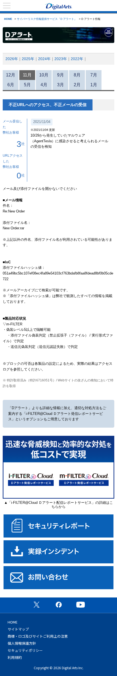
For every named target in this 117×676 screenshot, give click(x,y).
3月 (60, 84)
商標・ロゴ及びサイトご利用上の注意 (38, 636)
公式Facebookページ (58, 604)
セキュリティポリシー (25, 650)
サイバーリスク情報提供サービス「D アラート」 (47, 18)
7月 (93, 75)
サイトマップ (18, 629)
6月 (10, 84)
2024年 (44, 59)
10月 (43, 75)
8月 (77, 75)
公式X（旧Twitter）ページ (36, 604)
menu (6, 5)
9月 (60, 75)
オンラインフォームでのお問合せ (58, 577)
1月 (93, 84)
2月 (77, 84)
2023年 (60, 59)
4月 (44, 84)
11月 (27, 75)
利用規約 (15, 657)
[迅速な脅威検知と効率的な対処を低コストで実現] (58, 497)
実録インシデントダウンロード (58, 551)
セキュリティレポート (58, 526)
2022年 (77, 59)
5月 (27, 84)
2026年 (11, 59)
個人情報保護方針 (22, 643)
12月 (10, 75)
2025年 (28, 59)
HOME (8, 18)
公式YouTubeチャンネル (80, 604)
